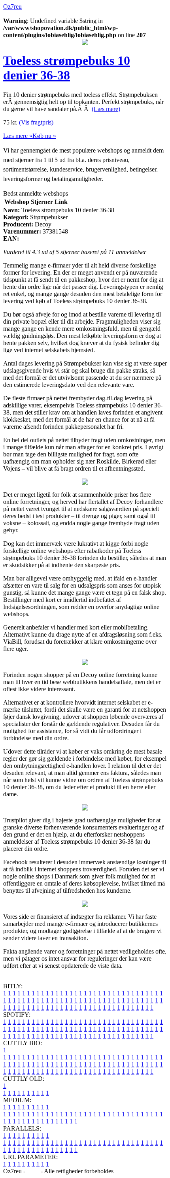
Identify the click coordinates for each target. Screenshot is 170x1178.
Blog (33, 1171)
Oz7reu (12, 6)
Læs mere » (17, 135)
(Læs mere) (106, 109)
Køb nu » (44, 135)
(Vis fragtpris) (36, 122)
